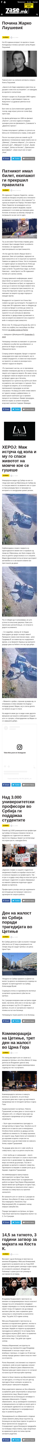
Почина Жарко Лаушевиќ (16, 25)
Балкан (5, 37)
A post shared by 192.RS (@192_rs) (19, 778)
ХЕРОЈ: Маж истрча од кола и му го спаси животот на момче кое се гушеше (19, 458)
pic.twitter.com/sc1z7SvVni (18, 330)
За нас (29, 2)
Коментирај (29, 158)
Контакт (35, 2)
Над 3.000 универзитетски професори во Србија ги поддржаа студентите (18, 808)
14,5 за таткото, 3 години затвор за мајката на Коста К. (19, 1242)
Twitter (17, 158)
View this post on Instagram (15, 753)
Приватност (21, 2)
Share (7, 158)
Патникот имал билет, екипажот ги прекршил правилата (18, 178)
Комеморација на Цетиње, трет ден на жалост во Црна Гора (18, 1040)
